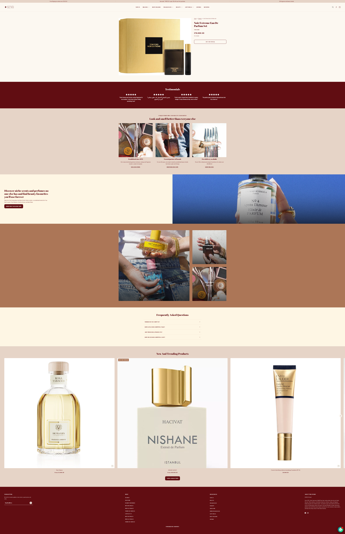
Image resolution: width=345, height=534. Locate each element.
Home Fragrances (215, 511)
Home (195, 18)
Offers (212, 519)
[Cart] (340, 7)
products (200, 18)
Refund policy (129, 516)
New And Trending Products (172, 353)
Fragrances (213, 503)
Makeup (212, 505)
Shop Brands (209, 167)
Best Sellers (213, 516)
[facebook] (305, 513)
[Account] (336, 7)
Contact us (128, 513)
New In (212, 497)
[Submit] (31, 503)
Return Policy (129, 505)
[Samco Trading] (9, 7)
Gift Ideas (213, 513)
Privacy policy (129, 519)
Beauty (212, 500)
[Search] (333, 7)
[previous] (4, 415)
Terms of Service (130, 511)
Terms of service (130, 521)
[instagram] (308, 513)
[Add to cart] (112, 466)
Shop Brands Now (172, 167)
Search (127, 497)
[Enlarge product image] (155, 46)
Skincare (212, 508)
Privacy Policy (129, 508)
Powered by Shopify (172, 526)
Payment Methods (130, 503)
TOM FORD (196, 29)
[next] (340, 415)
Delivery (127, 500)
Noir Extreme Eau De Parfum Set (206, 24)
